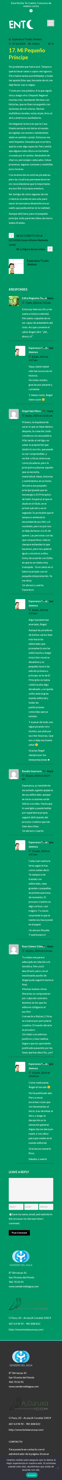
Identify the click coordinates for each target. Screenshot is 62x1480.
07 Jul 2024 (18, 43)
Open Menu (50, 23)
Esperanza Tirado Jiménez (27, 39)
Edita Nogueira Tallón (34, 298)
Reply (50, 298)
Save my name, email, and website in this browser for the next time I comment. (30, 1219)
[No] (58, 1468)
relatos (36, 43)
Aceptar (32, 1475)
